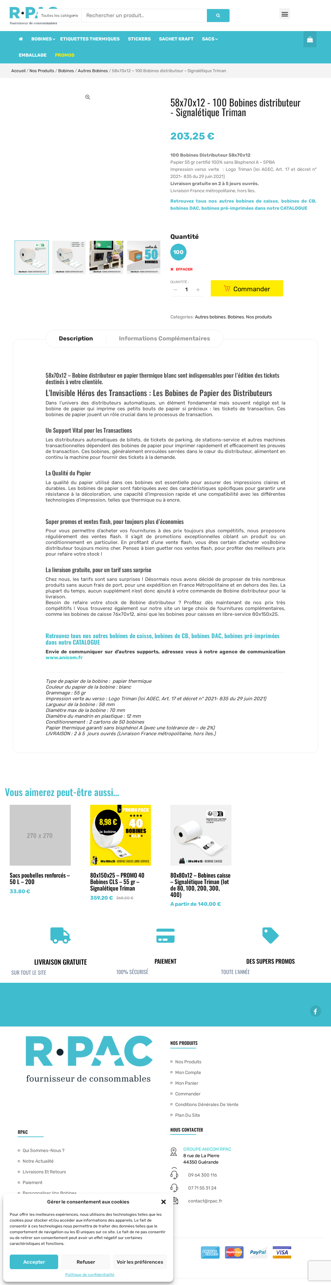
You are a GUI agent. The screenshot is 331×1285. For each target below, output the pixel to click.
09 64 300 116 (202, 1175)
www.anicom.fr (64, 657)
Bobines (66, 70)
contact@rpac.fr (205, 1201)
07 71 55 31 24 (202, 1188)
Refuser (86, 1262)
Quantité (184, 236)
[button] (163, 1202)
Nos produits (41, 70)
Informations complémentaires (164, 338)
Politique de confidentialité (89, 1274)
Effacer (184, 269)
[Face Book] (315, 1011)
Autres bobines (93, 70)
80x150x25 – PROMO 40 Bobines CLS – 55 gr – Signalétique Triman (117, 881)
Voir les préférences (140, 1262)
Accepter (34, 1262)
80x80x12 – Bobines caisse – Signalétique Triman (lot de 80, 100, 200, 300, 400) (200, 884)
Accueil (18, 70)
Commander (251, 289)
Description (76, 338)
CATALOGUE (293, 208)
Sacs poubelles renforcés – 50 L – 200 (40, 878)
